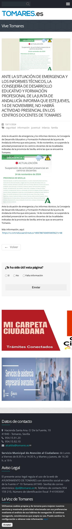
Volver (14, 247)
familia (54, 127)
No (17, 275)
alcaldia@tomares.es (18, 445)
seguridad (11, 127)
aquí (46, 519)
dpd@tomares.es (26, 488)
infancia (46, 127)
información (23, 127)
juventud (35, 127)
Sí (8, 275)
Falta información (34, 275)
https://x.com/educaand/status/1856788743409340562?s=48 (32, 232)
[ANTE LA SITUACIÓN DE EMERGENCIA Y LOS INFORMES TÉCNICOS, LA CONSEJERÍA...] (36, 68)
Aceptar (7, 525)
